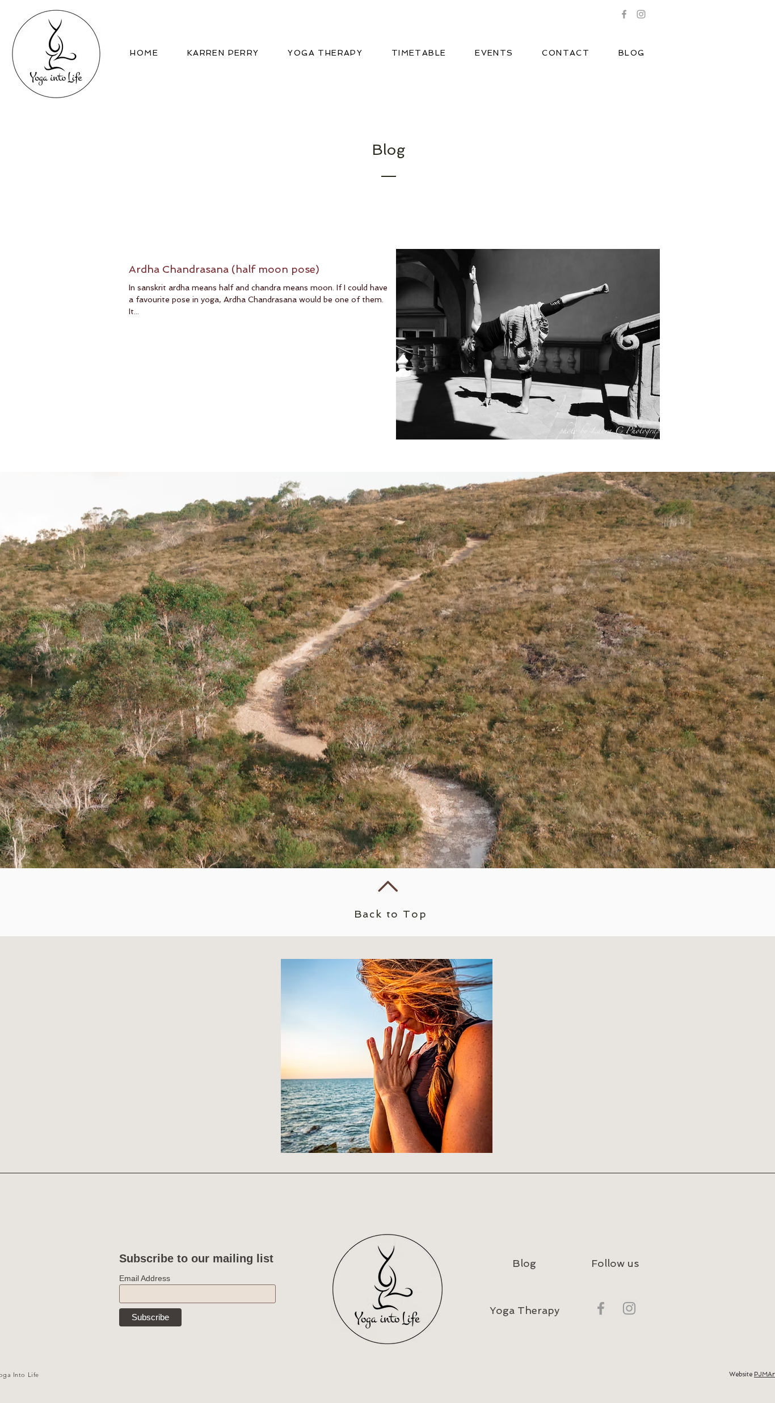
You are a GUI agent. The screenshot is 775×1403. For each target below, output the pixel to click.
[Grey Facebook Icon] (624, 14)
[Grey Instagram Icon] (629, 1308)
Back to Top (390, 914)
